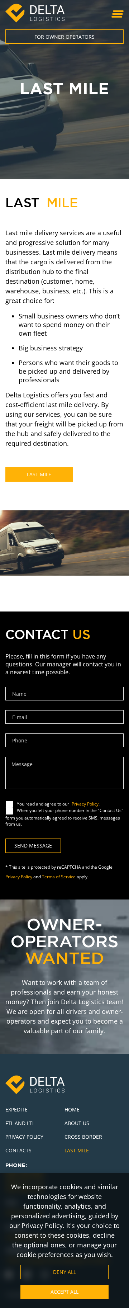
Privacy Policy (85, 804)
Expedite (16, 1109)
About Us (76, 1123)
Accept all (64, 1291)
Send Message (33, 845)
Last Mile (39, 474)
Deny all (64, 1272)
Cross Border (83, 1136)
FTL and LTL (20, 1123)
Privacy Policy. (43, 1225)
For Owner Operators (64, 36)
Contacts (19, 1150)
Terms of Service (59, 877)
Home (72, 1109)
